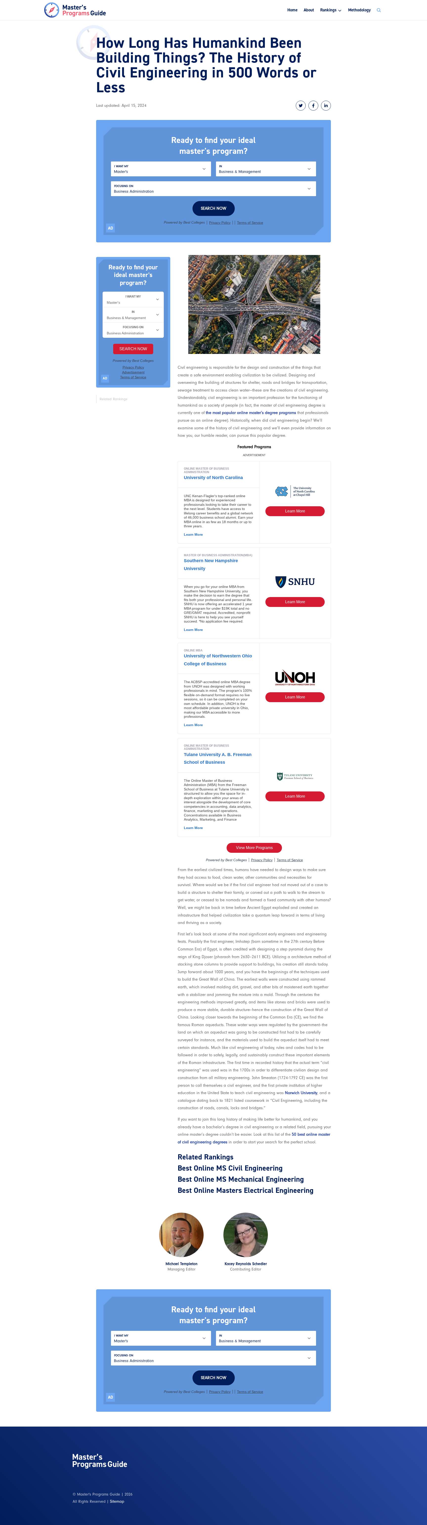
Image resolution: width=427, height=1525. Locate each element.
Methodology (359, 10)
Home (292, 10)
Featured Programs (254, 446)
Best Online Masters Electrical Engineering (246, 1190)
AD (110, 228)
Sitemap (117, 1501)
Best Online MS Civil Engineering (230, 1168)
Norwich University (301, 1092)
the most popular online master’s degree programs (251, 412)
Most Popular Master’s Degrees (280, 30)
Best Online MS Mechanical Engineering (241, 1179)
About (309, 10)
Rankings (328, 10)
